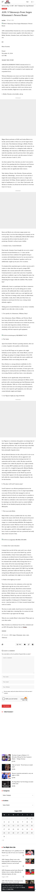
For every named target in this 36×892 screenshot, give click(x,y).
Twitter (25, 627)
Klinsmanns (19, 635)
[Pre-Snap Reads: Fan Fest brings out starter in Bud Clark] (6, 784)
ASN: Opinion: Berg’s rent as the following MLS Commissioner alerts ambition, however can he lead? (11, 861)
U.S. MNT (4, 8)
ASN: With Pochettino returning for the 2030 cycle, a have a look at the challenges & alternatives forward (12, 882)
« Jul (3, 840)
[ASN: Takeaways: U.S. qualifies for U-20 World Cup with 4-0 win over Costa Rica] (30, 852)
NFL (14, 761)
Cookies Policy (10, 889)
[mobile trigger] (3, 2)
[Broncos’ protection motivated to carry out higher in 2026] (6, 775)
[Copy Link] (28, 644)
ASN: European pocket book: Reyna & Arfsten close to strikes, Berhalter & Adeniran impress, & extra (12, 872)
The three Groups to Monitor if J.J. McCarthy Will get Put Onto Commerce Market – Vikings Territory (22, 757)
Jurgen (14, 635)
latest (24, 635)
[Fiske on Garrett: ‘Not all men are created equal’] (6, 767)
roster (27, 635)
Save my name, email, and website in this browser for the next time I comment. (18, 692)
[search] (24, 2)
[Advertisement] (18, 117)
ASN (10, 635)
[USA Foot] (7, 2)
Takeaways (4, 637)
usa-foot (3, 20)
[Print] (32, 644)
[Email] (24, 644)
